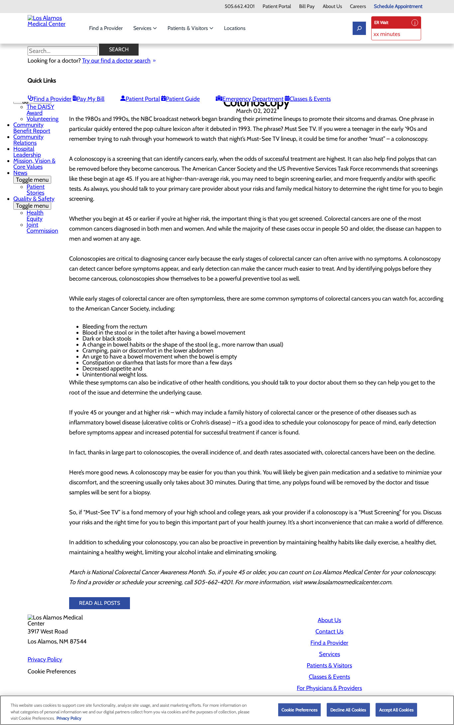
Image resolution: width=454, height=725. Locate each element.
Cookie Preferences (299, 709)
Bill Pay (307, 6)
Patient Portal (277, 6)
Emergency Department (253, 99)
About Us (332, 6)
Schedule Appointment (398, 6)
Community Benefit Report (31, 127)
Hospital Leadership (27, 151)
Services (143, 28)
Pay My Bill (90, 99)
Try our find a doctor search (116, 60)
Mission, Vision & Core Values (34, 163)
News (31, 176)
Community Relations (28, 139)
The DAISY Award (40, 110)
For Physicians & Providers (329, 688)
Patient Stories (36, 189)
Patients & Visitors (188, 28)
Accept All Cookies (396, 709)
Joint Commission (42, 227)
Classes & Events (310, 99)
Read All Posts (99, 603)
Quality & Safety (34, 202)
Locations (235, 28)
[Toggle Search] (359, 28)
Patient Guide (183, 99)
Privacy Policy (45, 659)
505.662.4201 (240, 6)
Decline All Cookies (348, 709)
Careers (358, 6)
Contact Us (329, 631)
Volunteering (42, 118)
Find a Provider (106, 28)
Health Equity (35, 215)
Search (119, 49)
